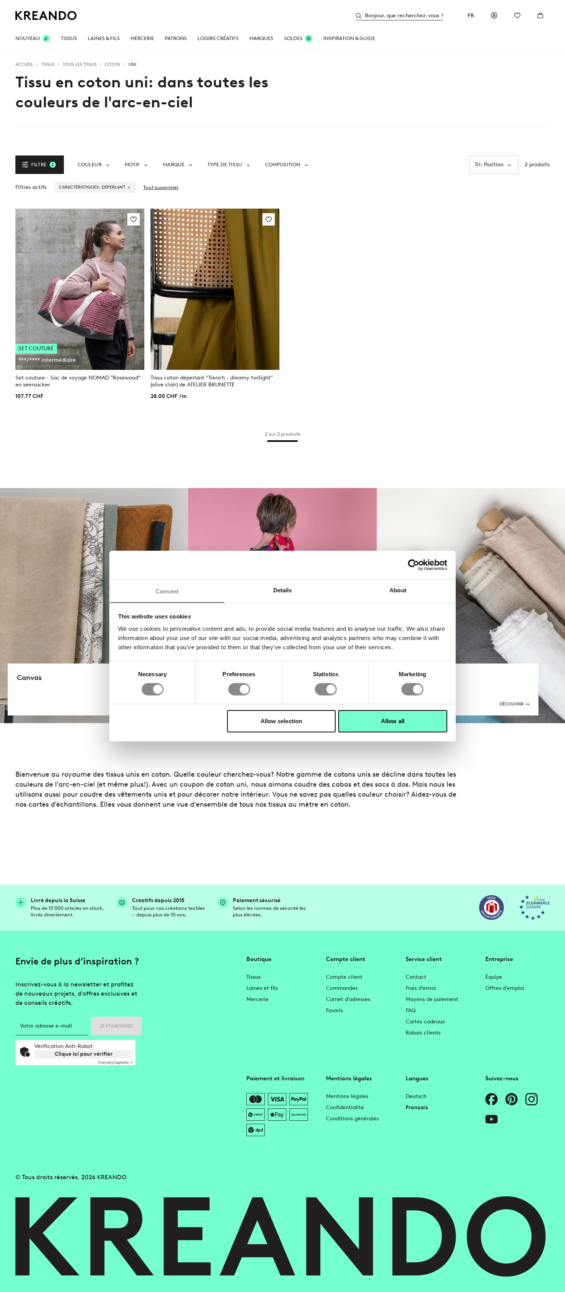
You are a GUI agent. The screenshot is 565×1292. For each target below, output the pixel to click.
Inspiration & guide (349, 38)
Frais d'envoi (421, 988)
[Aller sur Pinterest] (511, 1099)
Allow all (393, 721)
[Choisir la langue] (471, 15)
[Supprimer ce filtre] (129, 187)
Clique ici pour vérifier (84, 1054)
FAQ (411, 1010)
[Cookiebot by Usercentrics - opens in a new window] (413, 565)
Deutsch (416, 1096)
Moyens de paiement (432, 999)
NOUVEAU (27, 38)
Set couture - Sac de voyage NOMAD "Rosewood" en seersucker (77, 381)
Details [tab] (282, 590)
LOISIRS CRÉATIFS (218, 38)
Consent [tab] (167, 591)
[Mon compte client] (494, 15)
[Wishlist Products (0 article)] (517, 15)
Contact (416, 977)
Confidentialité (345, 1107)
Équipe (493, 977)
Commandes (342, 988)
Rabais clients (423, 1033)
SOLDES (293, 38)
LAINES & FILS (104, 38)
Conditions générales (352, 1118)
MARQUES (261, 38)
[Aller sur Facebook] (491, 1099)
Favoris (334, 1010)
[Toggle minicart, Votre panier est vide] (540, 15)
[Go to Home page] (46, 15)
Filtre (42, 164)
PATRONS (176, 38)
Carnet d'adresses (348, 999)
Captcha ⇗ (115, 1062)
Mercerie (257, 999)
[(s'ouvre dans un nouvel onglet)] (491, 907)
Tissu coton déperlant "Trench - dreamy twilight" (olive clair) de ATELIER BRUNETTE (211, 381)
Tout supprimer (161, 187)
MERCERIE (142, 38)
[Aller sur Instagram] (531, 1099)
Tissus (253, 977)
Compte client (344, 977)
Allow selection (282, 721)
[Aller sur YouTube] (491, 1119)
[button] (93, 164)
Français (417, 1107)
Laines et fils (262, 988)
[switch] (239, 689)
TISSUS (69, 38)
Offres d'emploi (504, 988)
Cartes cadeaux (425, 1021)
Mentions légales (347, 1096)
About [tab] (397, 590)
